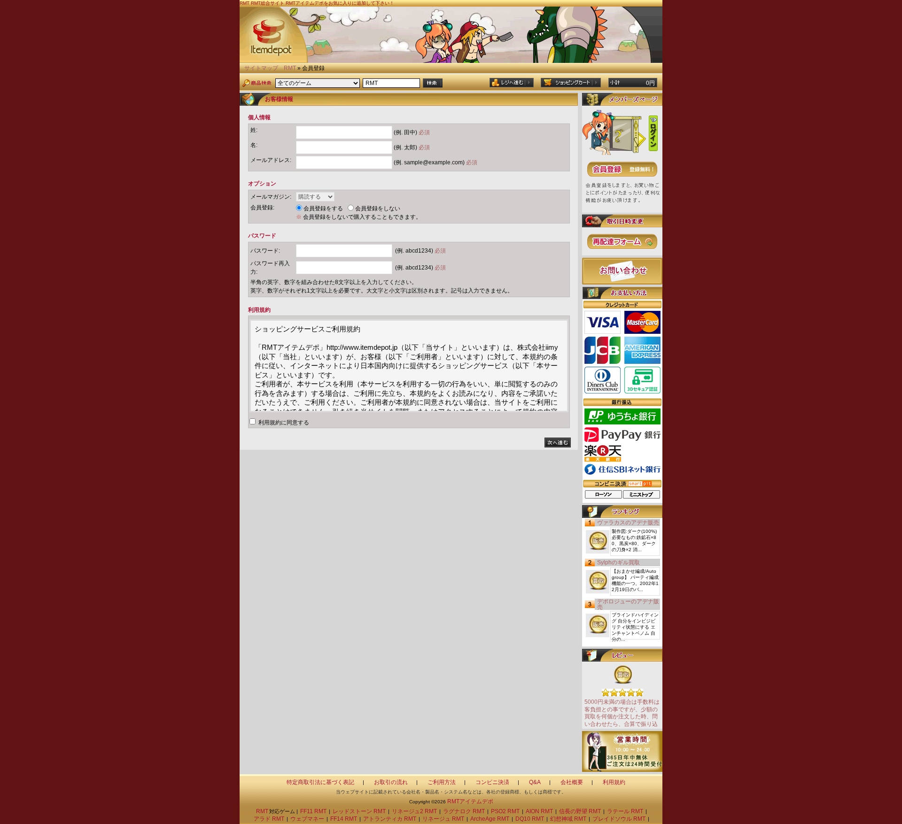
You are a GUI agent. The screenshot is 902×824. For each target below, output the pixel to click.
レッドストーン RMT (359, 811)
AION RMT (539, 811)
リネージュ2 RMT (414, 811)
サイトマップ (261, 68)
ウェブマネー (307, 819)
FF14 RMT (343, 819)
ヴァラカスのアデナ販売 (628, 522)
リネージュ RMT (443, 819)
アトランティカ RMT (389, 819)
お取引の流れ (391, 782)
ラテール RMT (625, 811)
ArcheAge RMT (489, 819)
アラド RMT (269, 819)
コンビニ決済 (492, 782)
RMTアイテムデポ (470, 801)
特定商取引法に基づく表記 (320, 782)
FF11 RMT (313, 811)
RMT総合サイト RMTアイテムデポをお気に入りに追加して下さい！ (322, 3)
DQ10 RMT (529, 819)
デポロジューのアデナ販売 (628, 604)
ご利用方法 (442, 782)
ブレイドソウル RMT (618, 819)
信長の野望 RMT (580, 811)
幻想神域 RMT (568, 819)
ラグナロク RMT (464, 811)
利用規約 (614, 782)
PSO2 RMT (505, 811)
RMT (290, 68)
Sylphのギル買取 (618, 562)
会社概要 (571, 782)
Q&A (535, 782)
